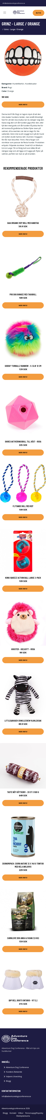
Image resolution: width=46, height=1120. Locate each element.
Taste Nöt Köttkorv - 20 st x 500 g (23, 792)
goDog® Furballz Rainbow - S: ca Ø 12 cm (23, 365)
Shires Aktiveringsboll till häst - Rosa (23, 441)
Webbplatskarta (23, 1116)
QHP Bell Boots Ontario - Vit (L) (23, 1000)
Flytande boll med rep (23, 506)
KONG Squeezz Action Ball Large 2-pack (23, 577)
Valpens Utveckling (14, 1076)
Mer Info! (23, 104)
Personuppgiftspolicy (34, 1113)
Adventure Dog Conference (17, 1067)
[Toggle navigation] (5, 12)
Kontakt (13, 1113)
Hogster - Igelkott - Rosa (23, 649)
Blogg (8, 1081)
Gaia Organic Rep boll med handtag (23, 223)
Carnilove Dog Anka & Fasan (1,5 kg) (23, 938)
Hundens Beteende (14, 1072)
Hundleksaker (31, 84)
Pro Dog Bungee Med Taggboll (23, 294)
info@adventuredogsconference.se (14, 3)
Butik (38, 13)
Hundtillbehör (18, 84)
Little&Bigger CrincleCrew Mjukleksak (23, 720)
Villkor (20, 1113)
